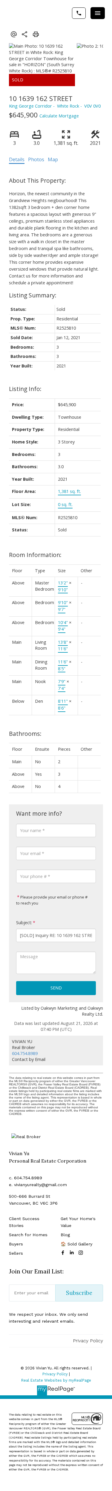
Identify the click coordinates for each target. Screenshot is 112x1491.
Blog (65, 1234)
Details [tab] (16, 159)
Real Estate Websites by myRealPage (56, 1380)
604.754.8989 (25, 1053)
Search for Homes (28, 1234)
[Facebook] (64, 1252)
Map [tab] (53, 159)
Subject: (24, 922)
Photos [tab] (36, 159)
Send (56, 988)
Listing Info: (25, 389)
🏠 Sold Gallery (76, 1244)
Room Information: (35, 555)
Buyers (16, 1244)
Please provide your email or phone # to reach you (52, 900)
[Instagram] (82, 1252)
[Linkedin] (73, 1252)
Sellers (16, 1253)
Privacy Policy (88, 1340)
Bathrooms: (25, 734)
